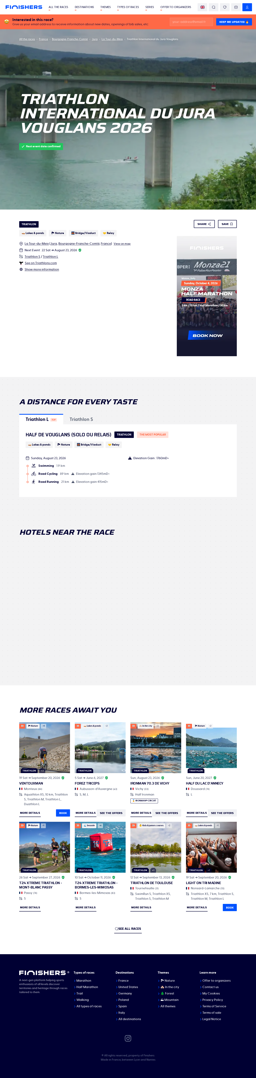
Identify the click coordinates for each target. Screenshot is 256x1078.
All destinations (129, 1019)
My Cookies (211, 993)
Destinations (84, 7)
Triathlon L (50, 256)
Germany (125, 993)
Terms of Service (214, 1006)
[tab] (41, 419)
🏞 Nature (167, 980)
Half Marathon (87, 987)
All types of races (89, 1006)
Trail (79, 993)
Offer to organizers (175, 7)
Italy (121, 1012)
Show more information (42, 269)
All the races (58, 7)
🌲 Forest (167, 993)
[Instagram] (128, 1038)
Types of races (128, 7)
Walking (82, 999)
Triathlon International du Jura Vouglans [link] (152, 39)
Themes (105, 7)
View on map (122, 243)
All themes (167, 1006)
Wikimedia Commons (225, 200)
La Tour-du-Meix (112, 39)
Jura (95, 39)
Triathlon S (32, 256)
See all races (129, 928)
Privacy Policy (212, 999)
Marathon (83, 980)
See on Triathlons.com (41, 263)
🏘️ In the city (169, 987)
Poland (123, 999)
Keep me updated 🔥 (234, 22)
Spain (122, 1006)
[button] (41, 419)
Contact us (210, 987)
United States (128, 987)
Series (149, 7)
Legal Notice (211, 1019)
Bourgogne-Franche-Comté (70, 39)
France (43, 39)
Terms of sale (211, 1012)
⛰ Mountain (169, 999)
